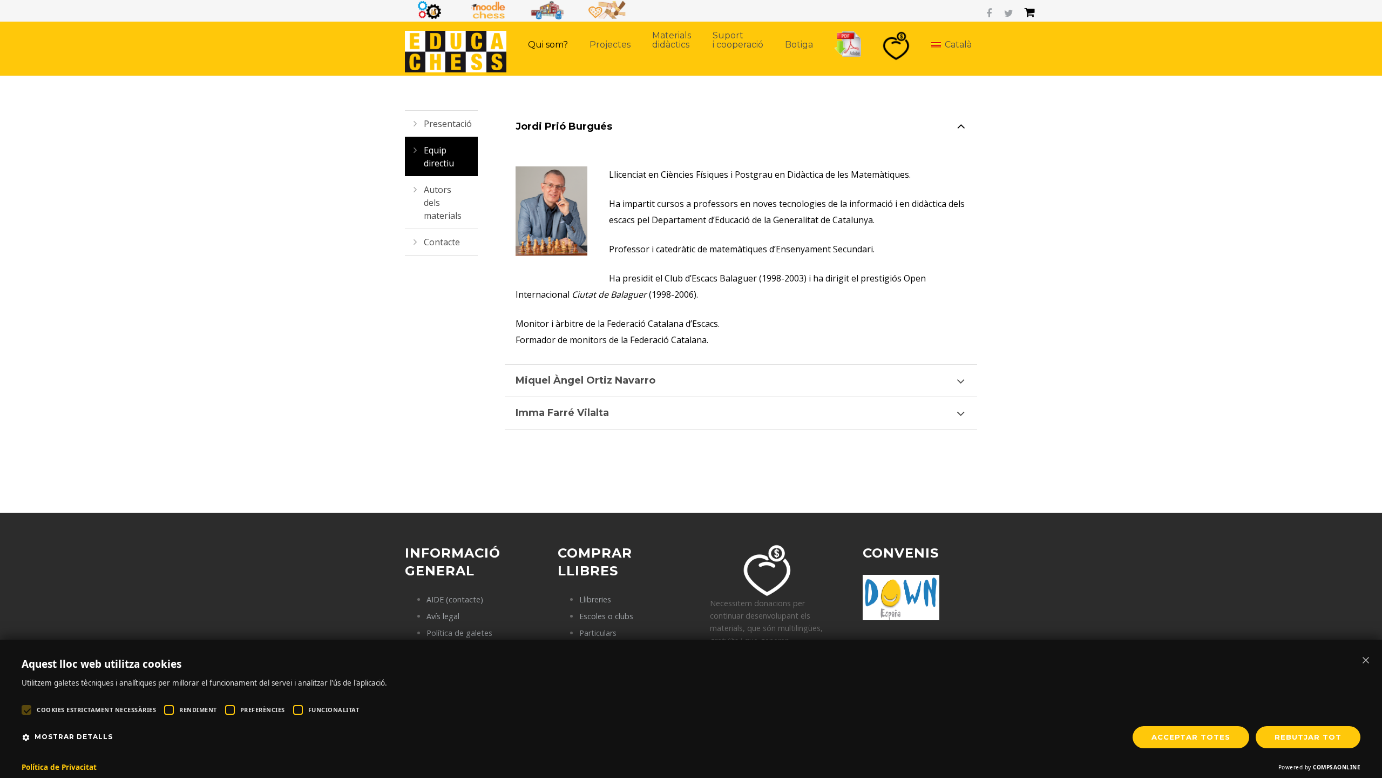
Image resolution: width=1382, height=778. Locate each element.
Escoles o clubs (606, 616)
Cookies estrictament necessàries (96, 710)
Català (958, 44)
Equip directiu (439, 156)
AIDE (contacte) (454, 599)
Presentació (448, 124)
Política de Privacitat (59, 767)
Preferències (262, 710)
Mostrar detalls (74, 737)
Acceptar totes (1190, 737)
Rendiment (198, 710)
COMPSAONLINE (1336, 767)
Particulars (598, 633)
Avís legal (442, 616)
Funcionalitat (334, 710)
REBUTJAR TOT (1308, 737)
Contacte (442, 242)
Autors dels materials (443, 203)
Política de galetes (459, 633)
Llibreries (595, 599)
